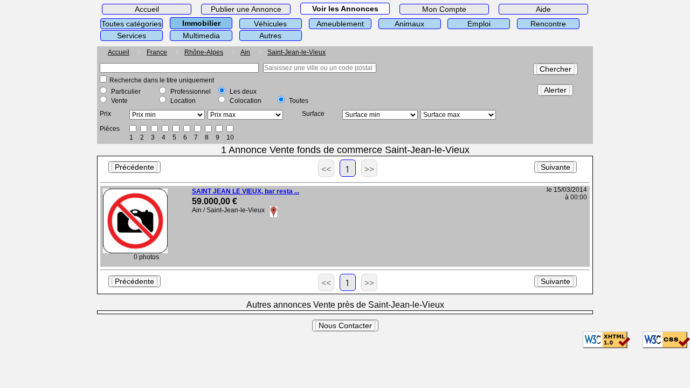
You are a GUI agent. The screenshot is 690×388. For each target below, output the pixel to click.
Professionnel (190, 91)
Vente (119, 101)
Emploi (479, 23)
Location (183, 101)
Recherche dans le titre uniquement (161, 80)
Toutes (298, 101)
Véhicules (270, 23)
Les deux (243, 91)
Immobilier (201, 23)
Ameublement (340, 23)
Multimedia (201, 35)
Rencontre (548, 23)
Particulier (126, 91)
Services (131, 35)
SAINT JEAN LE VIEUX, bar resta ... (245, 191)
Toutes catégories (131, 23)
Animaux (409, 23)
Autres (270, 35)
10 (230, 137)
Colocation (245, 101)
